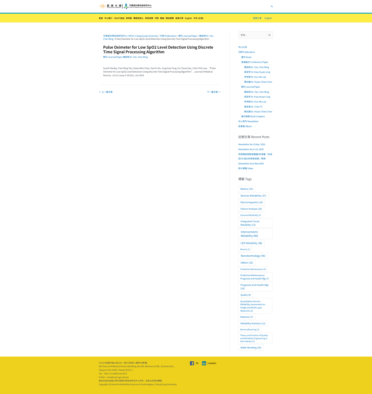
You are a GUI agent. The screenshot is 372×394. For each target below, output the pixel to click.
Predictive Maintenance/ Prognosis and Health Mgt (254, 277)
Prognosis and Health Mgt (254, 286)
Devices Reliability (253, 195)
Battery (246, 188)
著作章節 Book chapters (253, 116)
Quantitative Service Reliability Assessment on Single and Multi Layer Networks (252, 306)
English (188, 18)
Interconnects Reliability (249, 233)
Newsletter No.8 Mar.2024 (251, 163)
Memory (245, 249)
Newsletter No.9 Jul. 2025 (251, 149)
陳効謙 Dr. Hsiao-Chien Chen (258, 81)
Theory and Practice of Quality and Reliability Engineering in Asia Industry (254, 338)
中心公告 (242, 46)
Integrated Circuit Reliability (249, 223)
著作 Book (246, 57)
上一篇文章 (106, 91)
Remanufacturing (249, 329)
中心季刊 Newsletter (248, 121)
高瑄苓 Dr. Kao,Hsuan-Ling (257, 71)
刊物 (157, 18)
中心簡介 (108, 18)
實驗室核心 (138, 18)
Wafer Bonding (250, 347)
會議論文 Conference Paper (254, 61)
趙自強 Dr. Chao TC (253, 106)
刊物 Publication (246, 51)
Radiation (246, 316)
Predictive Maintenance (253, 269)
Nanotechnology (253, 255)
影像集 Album (245, 126)
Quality (245, 294)
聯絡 (162, 18)
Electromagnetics (251, 202)
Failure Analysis (251, 208)
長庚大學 (179, 18)
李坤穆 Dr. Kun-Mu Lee (255, 76)
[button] (272, 6)
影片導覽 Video (245, 168)
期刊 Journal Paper (112, 56)
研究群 (129, 18)
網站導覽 (170, 18)
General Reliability (250, 215)
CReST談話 (119, 18)
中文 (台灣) (198, 18)
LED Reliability (251, 243)
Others (247, 262)
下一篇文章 (213, 91)
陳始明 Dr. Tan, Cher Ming (135, 56)
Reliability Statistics (252, 323)
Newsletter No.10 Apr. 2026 (251, 144)
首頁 (101, 18)
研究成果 (149, 18)
